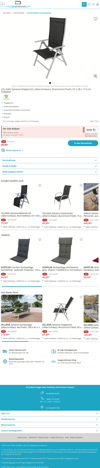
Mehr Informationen (91, 136)
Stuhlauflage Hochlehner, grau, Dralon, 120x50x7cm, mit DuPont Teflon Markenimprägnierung (62, 268)
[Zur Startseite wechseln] (18, 4)
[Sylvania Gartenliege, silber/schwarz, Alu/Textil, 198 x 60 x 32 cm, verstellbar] (21, 308)
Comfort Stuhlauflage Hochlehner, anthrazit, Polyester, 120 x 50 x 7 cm (20, 268)
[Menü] (2, 4)
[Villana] (6, 97)
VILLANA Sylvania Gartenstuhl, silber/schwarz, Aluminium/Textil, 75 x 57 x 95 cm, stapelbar (61, 214)
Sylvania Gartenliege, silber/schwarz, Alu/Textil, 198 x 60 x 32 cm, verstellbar (21, 326)
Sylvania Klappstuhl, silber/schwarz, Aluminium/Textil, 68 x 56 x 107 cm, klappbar (61, 326)
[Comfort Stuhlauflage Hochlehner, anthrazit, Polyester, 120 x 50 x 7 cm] (21, 251)
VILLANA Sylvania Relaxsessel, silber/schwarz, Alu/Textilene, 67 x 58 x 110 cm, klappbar (20, 214)
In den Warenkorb (83, 143)
